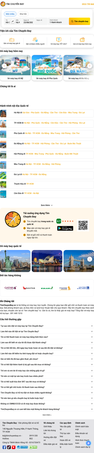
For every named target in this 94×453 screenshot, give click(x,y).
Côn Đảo (63, 112)
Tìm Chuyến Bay (9, 423)
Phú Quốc (35, 112)
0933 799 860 (88, 4)
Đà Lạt (82, 112)
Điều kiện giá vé (50, 444)
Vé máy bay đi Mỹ (15, 78)
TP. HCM (36, 133)
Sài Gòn (26, 112)
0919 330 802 (33, 437)
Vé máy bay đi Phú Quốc (47, 78)
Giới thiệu (48, 426)
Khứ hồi (23, 14)
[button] (4, 65)
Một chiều (10, 14)
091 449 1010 (16, 313)
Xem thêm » (47, 415)
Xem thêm (45, 205)
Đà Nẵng (45, 112)
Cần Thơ (54, 112)
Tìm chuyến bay (81, 21)
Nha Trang (72, 112)
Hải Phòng (73, 123)
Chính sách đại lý (82, 447)
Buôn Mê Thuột (71, 154)
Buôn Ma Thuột (74, 143)
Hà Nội (27, 123)
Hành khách (54, 20)
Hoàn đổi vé (65, 440)
